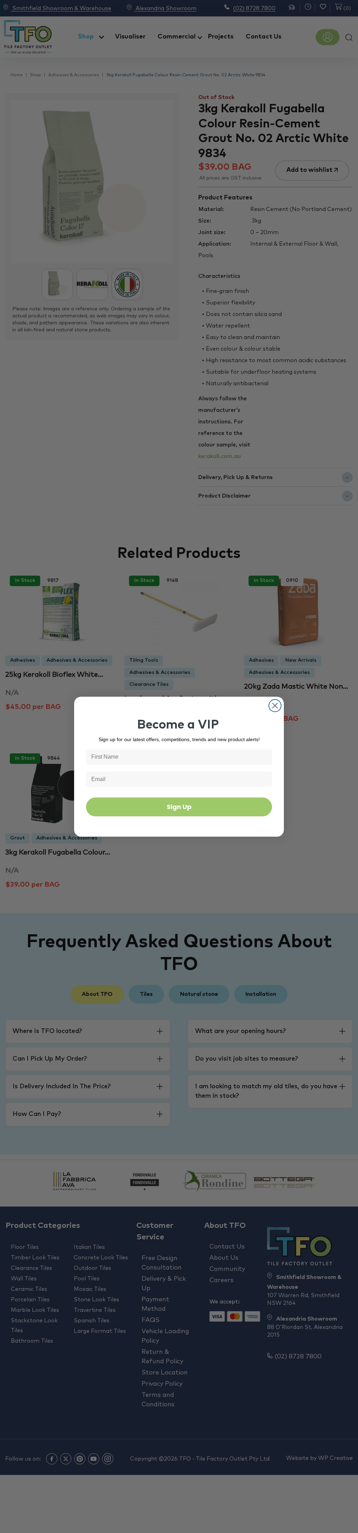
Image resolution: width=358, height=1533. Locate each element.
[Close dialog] (275, 705)
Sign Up (179, 806)
